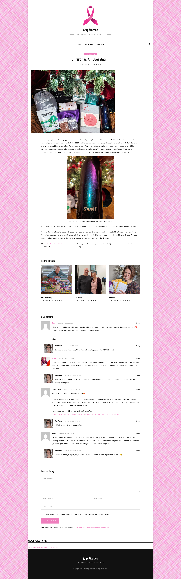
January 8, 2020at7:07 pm (73, 421)
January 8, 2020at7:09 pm (73, 346)
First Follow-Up (46, 297)
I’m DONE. (78, 297)
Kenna (54, 358)
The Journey (89, 44)
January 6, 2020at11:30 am (66, 358)
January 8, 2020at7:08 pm (73, 375)
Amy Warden (90, 29)
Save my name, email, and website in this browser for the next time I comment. (76, 514)
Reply (138, 323)
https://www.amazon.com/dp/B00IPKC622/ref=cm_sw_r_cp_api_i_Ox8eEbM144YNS (86, 414)
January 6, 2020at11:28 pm (66, 433)
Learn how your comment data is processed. (92, 528)
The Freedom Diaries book (57, 244)
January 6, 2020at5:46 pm (71, 389)
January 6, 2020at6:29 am (65, 323)
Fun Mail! (112, 297)
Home (79, 44)
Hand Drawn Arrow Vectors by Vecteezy (43, 547)
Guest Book (100, 44)
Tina (53, 323)
